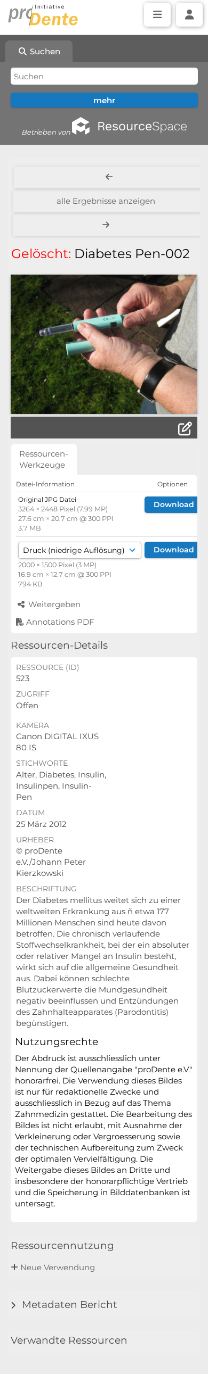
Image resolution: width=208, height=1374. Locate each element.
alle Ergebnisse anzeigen (106, 201)
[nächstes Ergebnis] (107, 225)
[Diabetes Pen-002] (104, 344)
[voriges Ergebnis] (109, 177)
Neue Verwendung (57, 1267)
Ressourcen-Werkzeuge (43, 459)
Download (174, 504)
